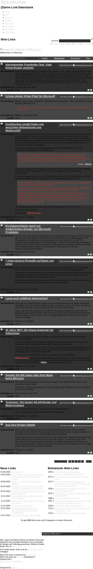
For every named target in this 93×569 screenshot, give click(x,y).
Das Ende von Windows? (22, 506)
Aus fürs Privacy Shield (20, 424)
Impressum (16, 546)
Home (7, 12)
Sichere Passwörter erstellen (67, 498)
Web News (9, 23)
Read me (9, 18)
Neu (70, 44)
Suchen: (54, 41)
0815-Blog (9, 29)
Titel (88, 58)
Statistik (8, 21)
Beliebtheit (75, 58)
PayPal (20, 557)
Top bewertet (86, 44)
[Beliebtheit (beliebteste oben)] (69, 58)
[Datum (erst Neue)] (40, 58)
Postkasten (9, 26)
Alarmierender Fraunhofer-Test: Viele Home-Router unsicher (28, 66)
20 (89, 461)
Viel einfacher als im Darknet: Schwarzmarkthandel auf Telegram (70, 473)
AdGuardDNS (17, 472)
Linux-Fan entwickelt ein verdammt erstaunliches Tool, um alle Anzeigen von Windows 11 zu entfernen (72, 484)
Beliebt (77, 44)
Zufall (64, 44)
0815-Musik (10, 32)
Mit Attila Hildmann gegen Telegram (70, 513)
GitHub (88, 164)
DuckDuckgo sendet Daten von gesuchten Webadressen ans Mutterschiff (24, 127)
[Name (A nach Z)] (91, 58)
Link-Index (56, 44)
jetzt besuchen (66, 65)
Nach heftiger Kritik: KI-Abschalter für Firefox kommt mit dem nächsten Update (27, 477)
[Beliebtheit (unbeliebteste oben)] (81, 58)
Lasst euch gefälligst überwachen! (26, 298)
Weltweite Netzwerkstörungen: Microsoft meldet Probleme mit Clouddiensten (24, 510)
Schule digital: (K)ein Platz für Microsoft (30, 96)
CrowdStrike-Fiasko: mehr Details (25, 515)
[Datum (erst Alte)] (49, 58)
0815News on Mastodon (10, 561)
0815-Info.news (13, 2)
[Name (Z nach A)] (85, 58)
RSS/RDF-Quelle (35, 549)
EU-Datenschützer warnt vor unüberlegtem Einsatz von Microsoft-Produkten (28, 229)
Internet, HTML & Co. (28, 49)
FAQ (7, 15)
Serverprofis (31, 555)
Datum (45, 58)
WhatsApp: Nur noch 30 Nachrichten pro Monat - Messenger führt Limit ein (27, 487)
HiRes (44, 362)
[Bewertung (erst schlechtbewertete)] (66, 58)
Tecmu (14, 568)
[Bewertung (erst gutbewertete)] (52, 58)
